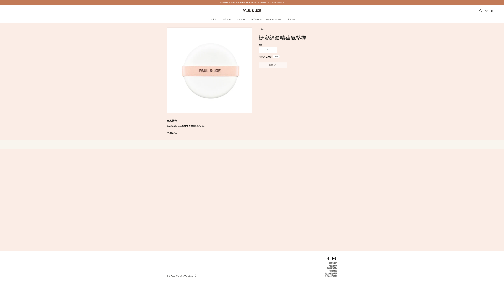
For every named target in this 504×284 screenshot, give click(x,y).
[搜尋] (481, 11)
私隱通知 (333, 271)
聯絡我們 (333, 263)
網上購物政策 (331, 273)
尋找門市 (333, 265)
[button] (255, 19)
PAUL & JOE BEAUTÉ (185, 276)
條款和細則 (332, 268)
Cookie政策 (331, 276)
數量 (260, 45)
